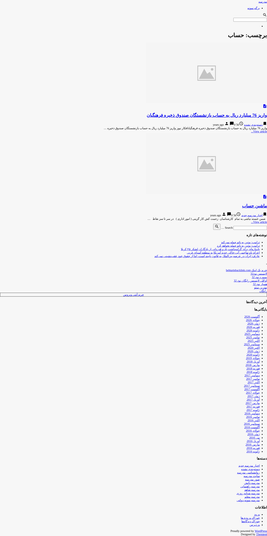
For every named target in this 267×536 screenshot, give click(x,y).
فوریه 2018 (253, 368)
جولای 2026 (253, 320)
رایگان (263, 291)
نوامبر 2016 (253, 416)
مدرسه (262, 1)
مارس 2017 (253, 403)
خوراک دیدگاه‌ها (250, 521)
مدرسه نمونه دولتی (248, 500)
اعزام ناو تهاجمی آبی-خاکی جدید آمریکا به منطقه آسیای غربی (223, 252)
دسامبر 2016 (252, 413)
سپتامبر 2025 (252, 344)
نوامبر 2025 (253, 337)
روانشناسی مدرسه (248, 472)
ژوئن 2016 (253, 434)
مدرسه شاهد (252, 489)
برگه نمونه (253, 8)
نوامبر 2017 (253, 378)
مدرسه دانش (252, 483)
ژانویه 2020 (253, 354)
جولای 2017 (253, 392)
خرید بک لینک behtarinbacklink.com (246, 270)
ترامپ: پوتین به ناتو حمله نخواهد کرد (238, 245)
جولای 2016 (253, 430)
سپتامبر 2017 (252, 385)
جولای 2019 (253, 358)
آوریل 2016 (253, 441)
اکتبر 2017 (254, 382)
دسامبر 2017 (252, 375)
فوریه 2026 (253, 327)
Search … (227, 227)
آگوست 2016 (252, 427)
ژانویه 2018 (253, 372)
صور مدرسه (252, 479)
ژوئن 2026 (253, 323)
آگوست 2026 (252, 316)
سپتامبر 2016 (252, 423)
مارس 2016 (253, 444)
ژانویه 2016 (253, 451)
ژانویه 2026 (253, 330)
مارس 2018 (253, 365)
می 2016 (254, 437)
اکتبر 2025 (254, 340)
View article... (259, 131)
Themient (261, 534)
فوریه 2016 (253, 448)
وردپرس (255, 524)
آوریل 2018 (253, 361)
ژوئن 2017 (253, 396)
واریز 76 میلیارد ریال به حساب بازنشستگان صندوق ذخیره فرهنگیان (207, 115)
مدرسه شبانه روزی (248, 493)
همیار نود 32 (260, 284)
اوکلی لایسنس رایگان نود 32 (250, 280)
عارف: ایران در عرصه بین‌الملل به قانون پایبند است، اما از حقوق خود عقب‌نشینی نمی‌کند (207, 256)
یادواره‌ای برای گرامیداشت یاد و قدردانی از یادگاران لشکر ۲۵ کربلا (220, 249)
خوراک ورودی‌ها (250, 517)
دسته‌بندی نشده (253, 124)
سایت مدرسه (252, 476)
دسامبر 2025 (252, 334)
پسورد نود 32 (259, 277)
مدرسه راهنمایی (250, 486)
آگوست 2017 (252, 389)
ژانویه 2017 (253, 410)
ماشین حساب (254, 205)
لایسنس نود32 (258, 273)
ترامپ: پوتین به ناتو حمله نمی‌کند (240, 242)
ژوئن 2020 (253, 351)
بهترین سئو (260, 287)
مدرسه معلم (252, 496)
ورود (257, 514)
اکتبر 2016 (254, 420)
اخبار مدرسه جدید (252, 215)
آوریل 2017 (253, 399)
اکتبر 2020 (254, 347)
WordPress (261, 531)
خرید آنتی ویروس (133, 294)
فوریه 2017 (253, 406)
